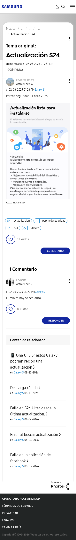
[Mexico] (12, 6)
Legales (8, 520)
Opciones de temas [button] (63, 39)
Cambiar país (11, 527)
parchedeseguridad (53, 220)
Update (34, 228)
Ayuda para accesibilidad (21, 498)
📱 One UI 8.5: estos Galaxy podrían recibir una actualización (33, 361)
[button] (63, 81)
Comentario (55, 251)
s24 (16, 228)
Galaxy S (39, 89)
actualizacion (22, 220)
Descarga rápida (24, 387)
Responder (56, 320)
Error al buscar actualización (34, 434)
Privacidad (10, 513)
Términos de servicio (18, 506)
